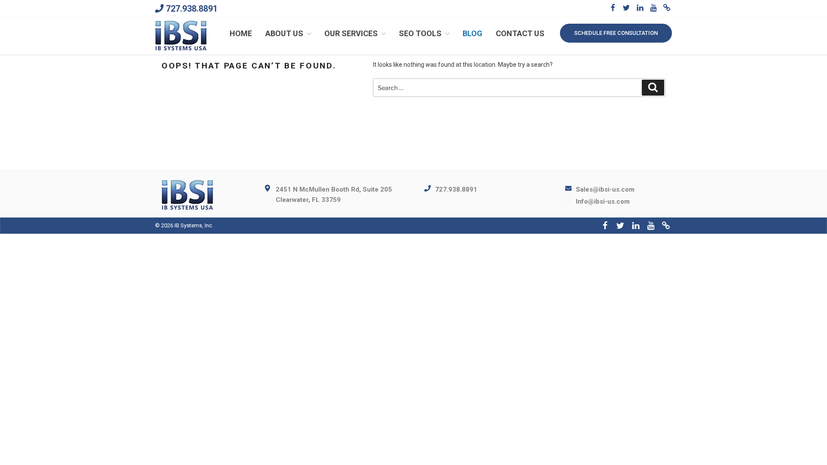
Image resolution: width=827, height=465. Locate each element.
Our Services (351, 33)
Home (241, 33)
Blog (472, 33)
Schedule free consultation (616, 33)
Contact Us (520, 33)
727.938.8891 (192, 8)
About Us (284, 33)
